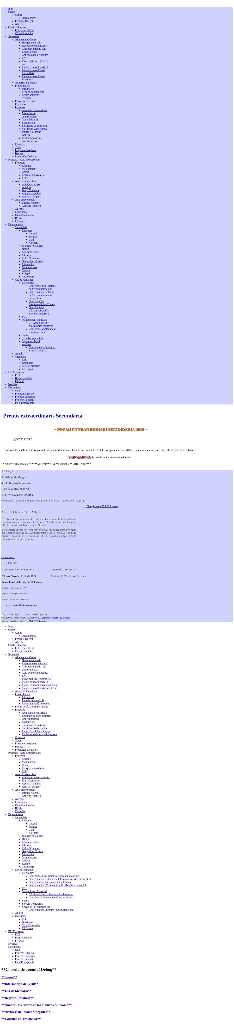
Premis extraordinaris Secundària (42, 416)
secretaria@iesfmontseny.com (23, 605)
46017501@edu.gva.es (36, 621)
